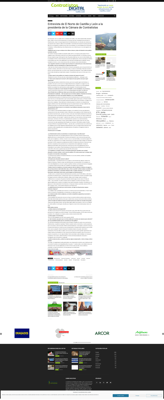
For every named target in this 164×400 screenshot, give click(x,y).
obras (107, 121)
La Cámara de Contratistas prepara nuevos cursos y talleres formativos (83, 277)
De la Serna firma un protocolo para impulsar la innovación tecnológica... (85, 367)
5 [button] (78, 342)
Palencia (111, 121)
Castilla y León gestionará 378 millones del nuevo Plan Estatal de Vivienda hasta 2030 (69, 313)
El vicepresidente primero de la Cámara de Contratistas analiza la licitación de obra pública (58, 277)
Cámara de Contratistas (65, 258)
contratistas (98, 101)
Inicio (59, 0)
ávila (110, 127)
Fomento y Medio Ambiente (107, 108)
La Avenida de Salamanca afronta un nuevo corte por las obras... (61, 353)
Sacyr (113, 123)
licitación (70, 259)
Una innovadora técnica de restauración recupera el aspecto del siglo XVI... (84, 353)
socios (109, 125)
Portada (108, 76)
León (112, 114)
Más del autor (62, 282)
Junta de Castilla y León (103, 114)
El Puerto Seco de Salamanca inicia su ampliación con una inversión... (61, 367)
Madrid (110, 116)
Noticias (104, 118)
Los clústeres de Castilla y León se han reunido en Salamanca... (100, 79)
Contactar (101, 15)
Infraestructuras (51, 259)
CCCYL (105, 95)
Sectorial (71, 15)
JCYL (98, 112)
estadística (103, 106)
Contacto (62, 0)
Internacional (98, 63)
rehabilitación (108, 123)
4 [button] (77, 342)
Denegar (137, 395)
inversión (65, 259)
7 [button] (80, 342)
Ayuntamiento (106, 91)
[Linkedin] (109, 1)
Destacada (80, 294)
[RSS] (111, 1)
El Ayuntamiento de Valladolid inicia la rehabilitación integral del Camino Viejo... (61, 360)
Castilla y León (99, 95)
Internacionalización (59, 259)
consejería (110, 95)
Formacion (98, 110)
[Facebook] (107, 1)
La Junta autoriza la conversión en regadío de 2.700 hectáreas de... (111, 79)
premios (102, 123)
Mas (94, 15)
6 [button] (79, 342)
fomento (99, 108)
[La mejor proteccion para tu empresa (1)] (70, 252)
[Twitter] (113, 1)
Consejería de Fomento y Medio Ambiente (104, 97)
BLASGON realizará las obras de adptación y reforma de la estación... (85, 360)
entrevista (88, 258)
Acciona (97, 91)
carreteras (104, 93)
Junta (103, 112)
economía (83, 258)
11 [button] (85, 342)
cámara (106, 102)
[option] (22, 333)
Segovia (105, 125)
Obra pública (83, 259)
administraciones (57, 258)
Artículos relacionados (53, 282)
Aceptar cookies (120, 395)
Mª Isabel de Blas (76, 259)
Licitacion (78, 15)
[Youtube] (115, 1)
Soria (112, 125)
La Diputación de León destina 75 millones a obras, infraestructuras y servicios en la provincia (85, 313)
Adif (100, 91)
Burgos (98, 93)
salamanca (99, 125)
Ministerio (99, 118)
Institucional (63, 15)
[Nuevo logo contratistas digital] (82, 8)
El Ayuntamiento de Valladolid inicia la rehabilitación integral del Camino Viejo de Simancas (54, 297)
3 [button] (76, 342)
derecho (78, 258)
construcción (73, 258)
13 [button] (87, 342)
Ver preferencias (154, 395)
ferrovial (107, 106)
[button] (114, 16)
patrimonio (98, 123)
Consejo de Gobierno (100, 99)
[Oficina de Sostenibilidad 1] (105, 41)
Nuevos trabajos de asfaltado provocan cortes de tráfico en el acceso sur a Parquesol (69, 297)
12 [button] (86, 342)
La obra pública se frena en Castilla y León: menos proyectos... (100, 65)
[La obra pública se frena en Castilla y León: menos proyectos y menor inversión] (100, 60)
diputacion (98, 106)
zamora (106, 127)
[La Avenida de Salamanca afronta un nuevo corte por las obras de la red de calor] (51, 353)
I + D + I (84, 15)
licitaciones (98, 116)
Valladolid (99, 127)
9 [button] (83, 342)
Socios (89, 15)
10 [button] (84, 342)
